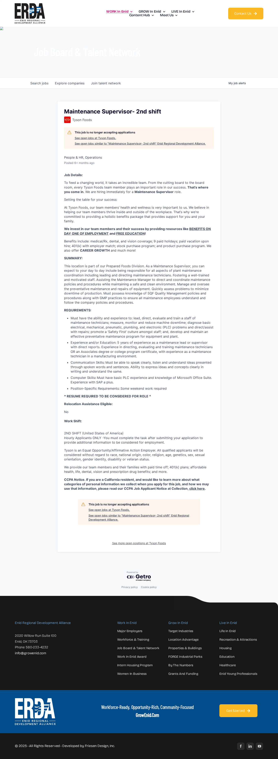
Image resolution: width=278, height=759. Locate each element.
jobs (39, 83)
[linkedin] (250, 746)
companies (69, 83)
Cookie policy (149, 587)
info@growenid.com (30, 653)
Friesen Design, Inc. (100, 746)
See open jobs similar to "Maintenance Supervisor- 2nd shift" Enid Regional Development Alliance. (140, 143)
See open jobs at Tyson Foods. (95, 138)
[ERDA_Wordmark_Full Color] (30, 5)
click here (197, 488)
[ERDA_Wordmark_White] (35, 700)
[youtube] (259, 746)
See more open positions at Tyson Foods (139, 543)
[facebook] (240, 746)
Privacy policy (129, 587)
